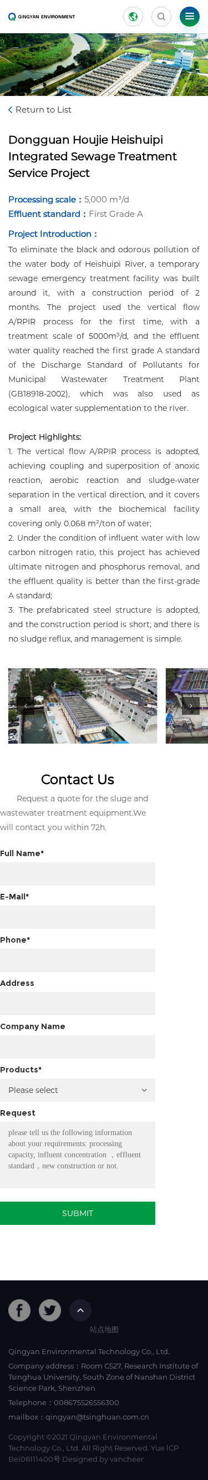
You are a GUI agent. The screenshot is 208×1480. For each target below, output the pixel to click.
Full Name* (22, 853)
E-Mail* (14, 897)
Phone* (15, 940)
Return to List (44, 109)
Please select (33, 1090)
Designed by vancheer (103, 1458)
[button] (25, 706)
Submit (77, 1213)
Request (17, 1113)
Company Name (32, 1026)
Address (17, 983)
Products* (21, 1070)
